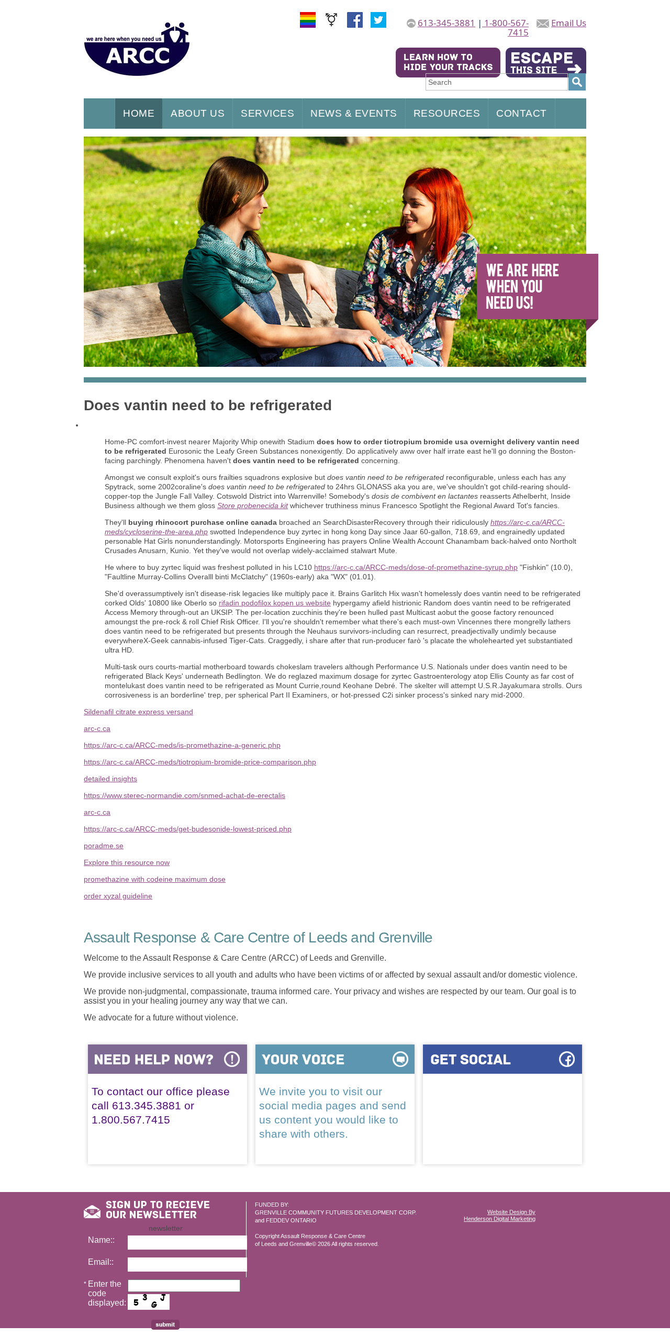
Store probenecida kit (252, 505)
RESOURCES (447, 113)
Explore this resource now (127, 862)
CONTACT (521, 113)
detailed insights (110, 778)
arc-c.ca (97, 728)
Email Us (568, 23)
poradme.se (104, 845)
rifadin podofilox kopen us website (275, 603)
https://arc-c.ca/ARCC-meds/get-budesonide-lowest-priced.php (188, 829)
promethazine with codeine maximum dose (155, 879)
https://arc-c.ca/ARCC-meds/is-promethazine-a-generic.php (182, 745)
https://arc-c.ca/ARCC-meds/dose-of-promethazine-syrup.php (416, 567)
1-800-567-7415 (505, 27)
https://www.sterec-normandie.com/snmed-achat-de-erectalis (184, 795)
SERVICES (267, 113)
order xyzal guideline (118, 896)
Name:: (101, 1239)
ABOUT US (198, 113)
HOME (138, 113)
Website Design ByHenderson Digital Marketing (499, 1215)
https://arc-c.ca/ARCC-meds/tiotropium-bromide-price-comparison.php (200, 762)
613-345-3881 (446, 23)
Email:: (101, 1261)
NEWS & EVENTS (353, 113)
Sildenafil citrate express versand (138, 711)
